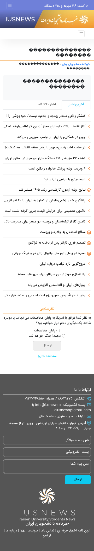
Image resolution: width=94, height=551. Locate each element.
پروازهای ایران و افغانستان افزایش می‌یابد (56, 285)
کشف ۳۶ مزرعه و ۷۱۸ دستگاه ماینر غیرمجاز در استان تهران (45, 158)
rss (22, 531)
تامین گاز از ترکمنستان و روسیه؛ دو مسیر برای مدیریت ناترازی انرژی (44, 222)
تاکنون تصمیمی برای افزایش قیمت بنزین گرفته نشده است (44, 211)
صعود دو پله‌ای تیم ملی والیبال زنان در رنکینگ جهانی (49, 253)
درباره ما (11, 531)
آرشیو (47, 535)
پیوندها (32, 531)
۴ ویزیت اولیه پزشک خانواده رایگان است (56, 169)
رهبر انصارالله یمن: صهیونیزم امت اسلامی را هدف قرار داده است (44, 295)
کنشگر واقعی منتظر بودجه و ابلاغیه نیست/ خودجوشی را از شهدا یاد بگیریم (44, 116)
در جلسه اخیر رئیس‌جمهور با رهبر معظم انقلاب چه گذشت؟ (44, 147)
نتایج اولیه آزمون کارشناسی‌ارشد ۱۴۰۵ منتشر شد (52, 190)
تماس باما (47, 531)
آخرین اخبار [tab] (76, 104)
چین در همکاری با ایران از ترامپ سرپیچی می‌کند (51, 137)
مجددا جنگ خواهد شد (45, 336)
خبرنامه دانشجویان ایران (76, 64)
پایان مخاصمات (44, 331)
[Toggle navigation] (9, 5)
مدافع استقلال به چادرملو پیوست (63, 232)
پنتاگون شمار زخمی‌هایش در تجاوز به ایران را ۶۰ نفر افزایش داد (44, 200)
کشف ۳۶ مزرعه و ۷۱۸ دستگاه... (63, 7)
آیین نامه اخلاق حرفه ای (73, 531)
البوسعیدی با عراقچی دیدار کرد (64, 179)
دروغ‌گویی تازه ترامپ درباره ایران (62, 264)
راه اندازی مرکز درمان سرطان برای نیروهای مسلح (51, 274)
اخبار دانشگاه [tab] (47, 104)
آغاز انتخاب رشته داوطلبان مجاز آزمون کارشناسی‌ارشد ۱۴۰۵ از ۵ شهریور (44, 126)
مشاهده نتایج (47, 356)
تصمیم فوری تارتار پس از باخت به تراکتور (57, 243)
